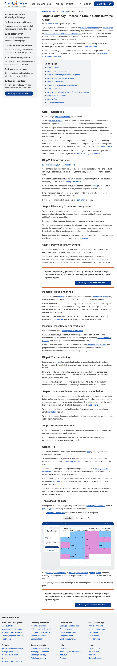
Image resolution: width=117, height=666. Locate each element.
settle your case (90, 46)
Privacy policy (94, 648)
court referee (58, 319)
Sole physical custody (40, 651)
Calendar (6, 629)
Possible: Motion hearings (57, 81)
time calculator (16, 629)
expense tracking (16, 635)
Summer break (37, 638)
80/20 (49, 629)
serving (95, 185)
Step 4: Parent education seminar (60, 78)
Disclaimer (92, 654)
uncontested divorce (104, 146)
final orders (55, 481)
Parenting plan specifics (12, 661)
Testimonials (7, 638)
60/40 (38, 629)
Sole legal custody (38, 658)
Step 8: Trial (52, 99)
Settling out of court (10, 654)
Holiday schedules (38, 635)
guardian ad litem (100, 296)
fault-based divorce (62, 116)
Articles (59, 3)
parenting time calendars (56, 572)
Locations (51, 11)
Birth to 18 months (95, 625)
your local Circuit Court (65, 164)
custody (83, 27)
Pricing (69, 3)
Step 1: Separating (54, 67)
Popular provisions (67, 629)
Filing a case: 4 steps (10, 651)
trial (88, 451)
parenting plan (48, 508)
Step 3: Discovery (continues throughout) (63, 74)
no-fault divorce (55, 120)
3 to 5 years (93, 632)
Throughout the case (55, 102)
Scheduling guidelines (11, 658)
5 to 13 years (93, 635)
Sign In (87, 3)
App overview (7, 625)
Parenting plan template (12, 632)
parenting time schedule (95, 505)
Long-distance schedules (41, 632)
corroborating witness (71, 461)
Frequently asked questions (71, 651)
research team (53, 23)
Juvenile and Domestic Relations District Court (63, 33)
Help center (64, 648)
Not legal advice (95, 658)
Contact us (64, 658)
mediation (52, 411)
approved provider (98, 259)
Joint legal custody (38, 654)
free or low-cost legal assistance (87, 153)
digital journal (95, 572)
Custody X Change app (55, 512)
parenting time (93, 27)
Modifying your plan (68, 638)
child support (108, 27)
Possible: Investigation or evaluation (62, 85)
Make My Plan (104, 3)
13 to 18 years (94, 638)
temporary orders (74, 181)
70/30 (44, 629)
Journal (5, 635)
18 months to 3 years (96, 629)
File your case (48, 164)
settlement (81, 199)
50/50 (33, 629)
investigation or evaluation (72, 330)
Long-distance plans (68, 632)
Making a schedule (38, 625)
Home (44, 11)
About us (63, 654)
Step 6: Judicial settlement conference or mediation (68, 92)
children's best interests (96, 344)
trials (57, 362)
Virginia (65, 11)
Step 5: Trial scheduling (56, 88)
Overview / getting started (12, 648)
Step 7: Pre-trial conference (58, 95)
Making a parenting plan (69, 625)
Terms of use (93, 651)
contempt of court (81, 238)
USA (58, 11)
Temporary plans (66, 635)
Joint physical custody (40, 648)
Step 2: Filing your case (56, 71)
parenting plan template (78, 572)
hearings (61, 296)
